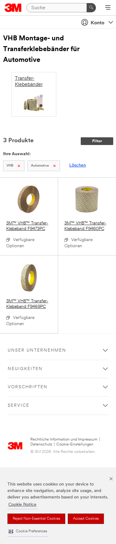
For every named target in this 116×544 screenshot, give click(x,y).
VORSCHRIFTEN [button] (28, 387)
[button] (27, 531)
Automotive (40, 165)
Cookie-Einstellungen (74, 444)
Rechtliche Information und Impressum (63, 439)
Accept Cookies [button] (86, 519)
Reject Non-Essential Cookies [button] (36, 519)
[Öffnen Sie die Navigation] (107, 8)
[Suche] (91, 7)
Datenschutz (41, 444)
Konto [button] (97, 23)
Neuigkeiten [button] (25, 369)
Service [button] (18, 405)
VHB (9, 165)
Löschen (77, 165)
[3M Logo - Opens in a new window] (13, 7)
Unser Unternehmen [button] (37, 350)
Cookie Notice (22, 504)
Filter (97, 141)
